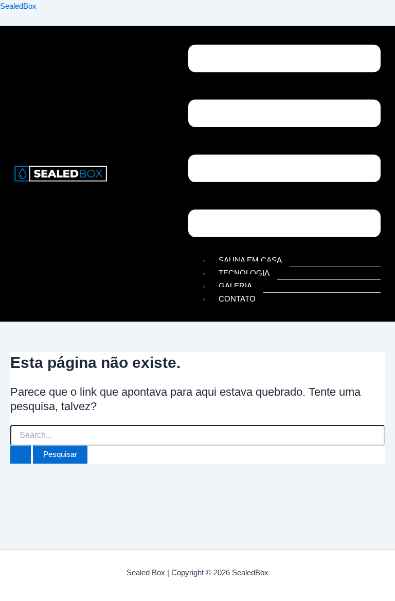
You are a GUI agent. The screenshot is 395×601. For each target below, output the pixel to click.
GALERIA (235, 286)
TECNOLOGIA (244, 273)
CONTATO (237, 299)
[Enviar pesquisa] (20, 455)
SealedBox (18, 6)
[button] (284, 143)
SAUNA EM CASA (250, 260)
